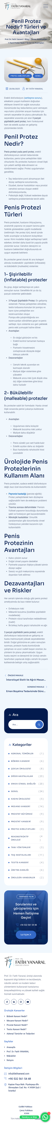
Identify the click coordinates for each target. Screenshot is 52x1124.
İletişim (10, 1060)
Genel (38, 76)
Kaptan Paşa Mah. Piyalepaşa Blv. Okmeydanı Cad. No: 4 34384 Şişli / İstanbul (24, 1087)
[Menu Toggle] (45, 6)
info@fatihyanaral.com (18, 1073)
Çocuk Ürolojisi (21, 769)
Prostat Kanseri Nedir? (17, 1025)
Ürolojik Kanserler (23, 877)
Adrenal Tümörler (22, 753)
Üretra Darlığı (20, 870)
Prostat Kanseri (21, 821)
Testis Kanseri (20, 862)
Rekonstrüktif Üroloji (20, 838)
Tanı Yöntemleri (21, 847)
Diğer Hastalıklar (22, 776)
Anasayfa (11, 1047)
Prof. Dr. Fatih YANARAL (18, 1051)
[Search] (39, 724)
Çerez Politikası (26, 1110)
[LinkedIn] (14, 1002)
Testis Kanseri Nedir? (16, 1029)
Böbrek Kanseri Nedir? (17, 1016)
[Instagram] (21, 1002)
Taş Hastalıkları (21, 855)
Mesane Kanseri (20, 806)
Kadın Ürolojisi (20, 799)
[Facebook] (7, 1002)
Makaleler (11, 1056)
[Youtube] (28, 1002)
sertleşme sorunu (33, 98)
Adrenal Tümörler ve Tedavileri (21, 1033)
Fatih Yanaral (36, 89)
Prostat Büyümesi (21, 814)
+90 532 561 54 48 (19, 1078)
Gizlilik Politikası (25, 1107)
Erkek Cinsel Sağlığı (23, 784)
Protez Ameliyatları (20, 76)
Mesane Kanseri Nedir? (17, 1020)
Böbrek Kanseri (20, 761)
